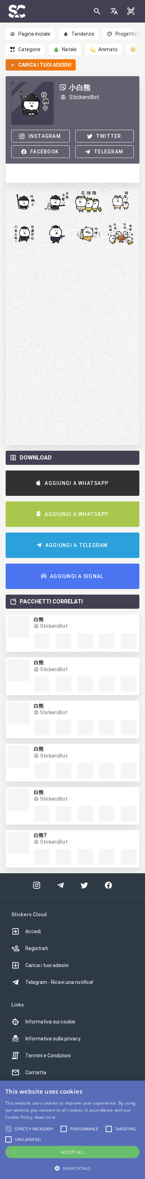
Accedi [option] (33, 931)
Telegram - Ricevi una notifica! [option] (59, 982)
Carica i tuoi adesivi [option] (47, 965)
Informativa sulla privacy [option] (53, 1038)
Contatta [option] (35, 1072)
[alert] (72, 1130)
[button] (114, 11)
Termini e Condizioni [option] (48, 1055)
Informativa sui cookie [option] (50, 1022)
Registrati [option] (36, 948)
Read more (45, 1117)
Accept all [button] (72, 1152)
